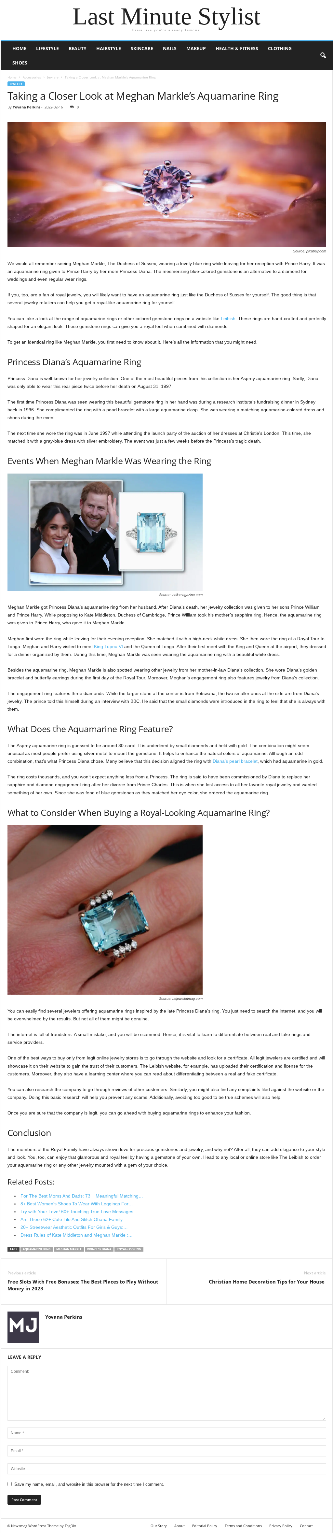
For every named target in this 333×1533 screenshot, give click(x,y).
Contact (306, 1525)
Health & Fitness (237, 48)
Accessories (32, 77)
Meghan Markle (69, 1249)
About (179, 1525)
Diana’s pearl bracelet (235, 761)
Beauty (78, 48)
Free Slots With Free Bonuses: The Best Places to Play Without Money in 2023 (82, 1285)
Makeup (196, 48)
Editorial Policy (204, 1525)
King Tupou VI (108, 646)
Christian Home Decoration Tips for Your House (267, 1281)
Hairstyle (108, 48)
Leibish (228, 318)
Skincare (142, 48)
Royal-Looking (129, 1249)
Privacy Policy (280, 1525)
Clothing (280, 48)
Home (19, 48)
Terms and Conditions (243, 1525)
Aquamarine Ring (37, 1249)
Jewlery (53, 77)
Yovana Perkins (26, 107)
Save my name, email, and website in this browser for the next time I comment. (89, 1484)
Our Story (159, 1525)
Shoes (19, 63)
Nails (170, 48)
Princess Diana (99, 1249)
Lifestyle (47, 48)
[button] (323, 56)
